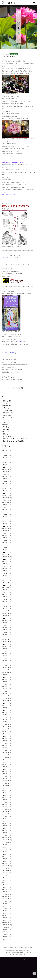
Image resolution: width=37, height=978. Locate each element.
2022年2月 (6, 578)
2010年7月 (6, 906)
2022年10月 (6, 559)
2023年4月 (6, 545)
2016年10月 (6, 729)
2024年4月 (6, 516)
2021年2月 (6, 606)
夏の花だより (7, 422)
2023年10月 (6, 531)
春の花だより (7, 419)
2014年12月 (6, 781)
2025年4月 (6, 488)
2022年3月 (6, 575)
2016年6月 (6, 738)
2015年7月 (6, 764)
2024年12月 (6, 497)
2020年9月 (6, 618)
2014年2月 (6, 804)
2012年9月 (6, 844)
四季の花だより (7, 417)
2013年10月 (6, 814)
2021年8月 (6, 592)
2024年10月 (6, 502)
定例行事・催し (7, 405)
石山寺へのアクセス (9, 353)
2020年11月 (6, 613)
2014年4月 (6, 800)
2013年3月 (6, 830)
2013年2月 (6, 833)
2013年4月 (6, 828)
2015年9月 (6, 759)
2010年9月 (6, 901)
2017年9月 (6, 703)
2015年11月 (6, 755)
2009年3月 (6, 936)
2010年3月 (6, 915)
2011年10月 (6, 870)
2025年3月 (6, 490)
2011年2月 (6, 889)
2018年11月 (6, 670)
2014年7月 (6, 792)
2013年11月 (6, 811)
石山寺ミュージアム (8, 412)
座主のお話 (6, 431)
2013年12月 (6, 809)
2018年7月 (6, 679)
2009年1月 (6, 939)
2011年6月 (6, 880)
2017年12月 (6, 696)
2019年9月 (6, 646)
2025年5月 (6, 486)
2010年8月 (6, 903)
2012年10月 (6, 842)
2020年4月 (6, 630)
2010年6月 (6, 908)
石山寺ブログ (7, 429)
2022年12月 (6, 554)
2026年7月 (6, 453)
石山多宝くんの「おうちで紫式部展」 (13, 441)
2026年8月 (6, 450)
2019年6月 (6, 653)
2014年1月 (6, 807)
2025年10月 (6, 474)
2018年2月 (6, 691)
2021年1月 (6, 608)
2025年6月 (6, 483)
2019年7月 (6, 651)
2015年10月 (6, 757)
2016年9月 (6, 731)
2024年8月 (6, 507)
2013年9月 (6, 816)
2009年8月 (6, 932)
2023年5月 (6, 542)
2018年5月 (6, 684)
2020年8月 (6, 620)
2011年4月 (6, 884)
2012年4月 (6, 856)
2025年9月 (6, 476)
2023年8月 (6, 535)
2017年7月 (6, 708)
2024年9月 (6, 505)
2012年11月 (6, 840)
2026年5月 (6, 457)
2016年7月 (6, 736)
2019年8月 (6, 649)
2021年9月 (6, 590)
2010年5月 (6, 910)
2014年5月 (6, 797)
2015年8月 (6, 762)
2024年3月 (6, 519)
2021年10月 (6, 587)
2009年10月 (6, 927)
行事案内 (5, 403)
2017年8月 (6, 705)
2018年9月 (6, 675)
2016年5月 (6, 741)
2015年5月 (6, 769)
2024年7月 (6, 509)
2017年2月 (6, 719)
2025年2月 (6, 493)
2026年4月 (6, 460)
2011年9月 (6, 873)
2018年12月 (6, 667)
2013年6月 (6, 823)
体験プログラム (7, 408)
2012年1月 (6, 863)
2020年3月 (6, 632)
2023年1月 (6, 552)
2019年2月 (6, 663)
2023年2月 (6, 549)
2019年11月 (6, 641)
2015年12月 (6, 752)
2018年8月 (6, 677)
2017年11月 (6, 698)
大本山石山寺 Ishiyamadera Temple (10, 257)
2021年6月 (6, 597)
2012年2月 (6, 861)
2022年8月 (6, 564)
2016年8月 (6, 733)
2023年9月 (6, 533)
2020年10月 (6, 616)
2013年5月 (6, 826)
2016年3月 (6, 745)
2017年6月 (6, 710)
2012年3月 (6, 859)
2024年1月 (6, 523)
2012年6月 (6, 851)
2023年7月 (6, 538)
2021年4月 (6, 601)
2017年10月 (6, 700)
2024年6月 (6, 512)
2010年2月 (6, 918)
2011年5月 (6, 882)
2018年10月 (6, 672)
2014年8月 (6, 790)
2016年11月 (6, 726)
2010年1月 (6, 920)
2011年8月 (6, 875)
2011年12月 (6, 866)
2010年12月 (6, 894)
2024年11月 (6, 500)
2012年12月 (6, 837)
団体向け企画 (7, 415)
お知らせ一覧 (7, 401)
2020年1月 (6, 637)
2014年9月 (6, 788)
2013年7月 (6, 821)
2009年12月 (6, 922)
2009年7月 (6, 934)
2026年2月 (6, 464)
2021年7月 (6, 594)
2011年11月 (6, 868)
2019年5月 (6, 656)
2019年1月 (6, 665)
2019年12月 (6, 639)
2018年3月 (6, 689)
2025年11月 (6, 471)
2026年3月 (6, 462)
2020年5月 (6, 627)
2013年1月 (6, 835)
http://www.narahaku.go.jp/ (9, 194)
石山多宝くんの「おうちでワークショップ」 (15, 438)
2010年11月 (6, 896)
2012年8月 (6, 847)
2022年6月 (6, 568)
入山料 (19, 341)
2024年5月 (6, 514)
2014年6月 (6, 795)
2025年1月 (6, 495)
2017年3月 (6, 717)
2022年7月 (6, 566)
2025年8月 (6, 479)
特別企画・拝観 (7, 410)
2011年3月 (6, 887)
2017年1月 (6, 722)
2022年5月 (6, 571)
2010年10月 (6, 899)
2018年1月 (6, 693)
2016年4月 (6, 743)
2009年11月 (6, 925)
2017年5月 (6, 712)
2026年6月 (6, 455)
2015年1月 (6, 778)
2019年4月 (6, 658)
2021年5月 (6, 599)
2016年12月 (6, 724)
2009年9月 (6, 929)
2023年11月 (6, 528)
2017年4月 (6, 715)
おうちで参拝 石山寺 (9, 436)
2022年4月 (6, 573)
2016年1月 (6, 750)
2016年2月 (6, 748)
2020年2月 (6, 634)
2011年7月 (6, 877)
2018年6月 (6, 682)
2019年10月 (6, 644)
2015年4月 (6, 771)
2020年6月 (6, 625)
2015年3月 (6, 774)
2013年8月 (6, 818)
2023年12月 (6, 526)
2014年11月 (6, 783)
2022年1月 (6, 580)
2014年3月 (6, 802)
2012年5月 (6, 854)
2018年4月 (6, 686)
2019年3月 (6, 660)
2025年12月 (6, 469)
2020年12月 (6, 611)
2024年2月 (6, 521)
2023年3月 (6, 547)
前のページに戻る (18, 388)
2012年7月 (6, 849)
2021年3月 (6, 604)
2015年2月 (6, 776)
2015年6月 (6, 767)
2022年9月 (6, 561)
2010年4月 (6, 913)
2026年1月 (6, 467)
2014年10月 (6, 785)
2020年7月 (6, 623)
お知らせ (5, 434)
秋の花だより (7, 424)
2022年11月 (6, 557)
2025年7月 (6, 481)
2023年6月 (6, 540)
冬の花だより (7, 427)
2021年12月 (6, 582)
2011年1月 (6, 892)
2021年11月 (6, 585)
